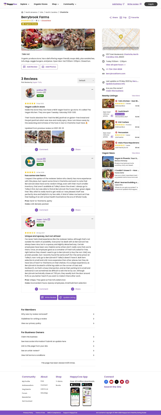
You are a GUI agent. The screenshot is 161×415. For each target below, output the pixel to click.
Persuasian (123, 132)
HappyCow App (79, 376)
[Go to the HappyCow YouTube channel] (111, 382)
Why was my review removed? (34, 314)
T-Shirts (59, 381)
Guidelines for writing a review (34, 318)
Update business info (115, 84)
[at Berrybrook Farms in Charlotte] (31, 137)
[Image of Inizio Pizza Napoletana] (108, 145)
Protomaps (113, 48)
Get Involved (27, 401)
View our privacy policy (31, 323)
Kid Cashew (123, 122)
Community (68, 4)
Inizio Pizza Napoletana (128, 143)
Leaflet (106, 48)
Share (115, 17)
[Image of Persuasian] (108, 135)
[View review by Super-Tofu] (30, 222)
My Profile (26, 381)
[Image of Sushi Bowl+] (108, 114)
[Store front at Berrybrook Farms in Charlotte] (58, 137)
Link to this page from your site (34, 346)
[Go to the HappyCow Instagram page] (127, 382)
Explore (23, 4)
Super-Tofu (37, 82)
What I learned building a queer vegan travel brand (137, 182)
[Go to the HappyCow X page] (117, 382)
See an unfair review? (30, 350)
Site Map (44, 393)
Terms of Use (40, 413)
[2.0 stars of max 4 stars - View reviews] (120, 135)
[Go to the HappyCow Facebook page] (106, 382)
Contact (44, 385)
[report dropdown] (92, 89)
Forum (24, 393)
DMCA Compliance (54, 413)
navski (39, 159)
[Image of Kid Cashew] (108, 124)
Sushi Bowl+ (123, 111)
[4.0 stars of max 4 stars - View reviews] (120, 103)
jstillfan (40, 90)
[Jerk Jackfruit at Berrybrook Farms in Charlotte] (44, 137)
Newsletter (26, 397)
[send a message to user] (45, 90)
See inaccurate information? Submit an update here (43, 341)
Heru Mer (137, 81)
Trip (124, 17)
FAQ (42, 381)
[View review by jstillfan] (30, 93)
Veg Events (26, 389)
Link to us (44, 389)
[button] (121, 37)
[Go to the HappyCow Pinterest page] (122, 382)
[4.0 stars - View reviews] (26, 20)
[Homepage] (10, 4)
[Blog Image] (108, 161)
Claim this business (29, 337)
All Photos (86, 48)
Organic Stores (40, 4)
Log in (151, 4)
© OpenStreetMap (123, 48)
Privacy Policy (28, 413)
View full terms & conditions (33, 355)
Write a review (119, 114)
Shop (54, 4)
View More (136, 96)
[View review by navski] (30, 162)
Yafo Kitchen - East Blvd (129, 101)
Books (58, 385)
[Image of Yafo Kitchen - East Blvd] (108, 103)
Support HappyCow (70, 413)
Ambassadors (27, 385)
